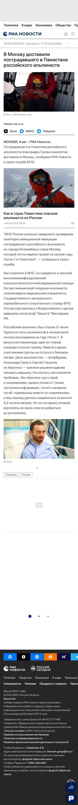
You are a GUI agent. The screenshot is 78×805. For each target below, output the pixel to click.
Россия (26, 474)
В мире (56, 677)
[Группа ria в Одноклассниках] (50, 656)
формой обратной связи (37, 759)
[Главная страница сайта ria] (22, 34)
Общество (25, 677)
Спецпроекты (12, 683)
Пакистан (11, 474)
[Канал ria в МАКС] (10, 656)
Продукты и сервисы (53, 683)
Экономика (42, 677)
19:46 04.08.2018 (14, 43)
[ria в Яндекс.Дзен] (23, 656)
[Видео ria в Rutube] (63, 656)
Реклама (30, 683)
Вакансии (9, 698)
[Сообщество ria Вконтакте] (37, 656)
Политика (9, 677)
